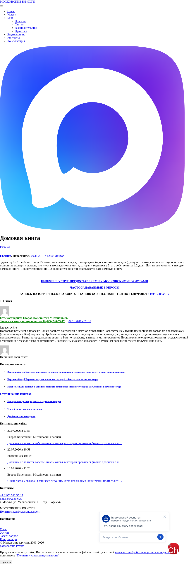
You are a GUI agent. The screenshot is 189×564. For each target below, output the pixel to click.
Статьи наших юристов (16, 393)
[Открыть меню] (1, 5)
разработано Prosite (12, 545)
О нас (11, 11)
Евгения (5, 255)
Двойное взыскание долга (21, 416)
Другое (59, 255)
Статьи (19, 24)
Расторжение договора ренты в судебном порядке (34, 401)
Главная (5, 247)
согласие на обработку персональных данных (144, 552)
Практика (21, 31)
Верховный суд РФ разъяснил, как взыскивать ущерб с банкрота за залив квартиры (52, 379)
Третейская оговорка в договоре (25, 409)
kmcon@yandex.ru (11, 498)
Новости (20, 21)
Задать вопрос (16, 34)
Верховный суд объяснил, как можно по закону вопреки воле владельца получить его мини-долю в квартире (66, 372)
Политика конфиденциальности (20, 511)
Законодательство (26, 27)
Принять (6, 562)
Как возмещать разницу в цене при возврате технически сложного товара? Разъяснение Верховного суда (64, 386)
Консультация (16, 41)
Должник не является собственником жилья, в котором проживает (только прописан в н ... (64, 443)
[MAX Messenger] (92, 229)
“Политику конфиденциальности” (37, 555)
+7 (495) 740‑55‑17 (11, 495)
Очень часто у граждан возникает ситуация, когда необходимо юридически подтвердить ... (64, 480)
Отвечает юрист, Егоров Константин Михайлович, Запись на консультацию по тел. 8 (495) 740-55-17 (34, 319)
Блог (10, 17)
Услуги (11, 14)
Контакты (13, 37)
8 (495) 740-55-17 (158, 293)
